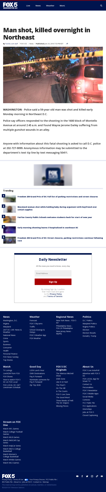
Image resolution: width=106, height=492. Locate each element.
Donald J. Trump (89, 336)
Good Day (35, 366)
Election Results (89, 333)
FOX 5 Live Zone (63, 394)
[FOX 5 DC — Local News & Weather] (11, 5)
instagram (92, 476)
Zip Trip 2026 (35, 385)
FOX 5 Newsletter (90, 390)
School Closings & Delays (37, 331)
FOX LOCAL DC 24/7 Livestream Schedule (11, 386)
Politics (87, 316)
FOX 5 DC (23, 44)
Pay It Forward (36, 376)
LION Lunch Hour (37, 370)
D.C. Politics (87, 320)
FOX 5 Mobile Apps (91, 393)
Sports (6, 341)
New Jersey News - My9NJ (64, 332)
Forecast (33, 320)
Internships (87, 409)
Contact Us (87, 384)
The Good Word (63, 397)
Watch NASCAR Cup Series (11, 441)
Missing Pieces (62, 406)
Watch (6, 366)
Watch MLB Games (11, 437)
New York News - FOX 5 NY (66, 321)
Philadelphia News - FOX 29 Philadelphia (64, 327)
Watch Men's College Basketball (12, 450)
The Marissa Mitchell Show (64, 374)
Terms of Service (54, 296)
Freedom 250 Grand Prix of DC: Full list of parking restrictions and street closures (58, 196)
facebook (82, 476)
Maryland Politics (90, 323)
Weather (35, 316)
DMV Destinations (37, 373)
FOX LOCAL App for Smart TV (91, 380)
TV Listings (7, 370)
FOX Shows (8, 376)
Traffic (32, 326)
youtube (77, 476)
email (102, 476)
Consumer (7, 347)
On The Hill (60, 388)
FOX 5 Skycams (36, 323)
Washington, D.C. (10, 320)
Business (7, 344)
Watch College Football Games (12, 433)
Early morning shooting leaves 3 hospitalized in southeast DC (48, 227)
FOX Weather (35, 338)
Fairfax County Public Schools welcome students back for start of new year (55, 217)
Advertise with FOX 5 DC (91, 374)
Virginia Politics (89, 326)
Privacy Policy (56, 294)
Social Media (88, 396)
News (31, 44)
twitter (87, 476)
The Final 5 (60, 385)
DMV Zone (60, 379)
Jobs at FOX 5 (88, 412)
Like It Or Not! (62, 382)
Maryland (7, 326)
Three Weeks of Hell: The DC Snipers (64, 401)
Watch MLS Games (11, 463)
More (62, 5)
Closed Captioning (90, 415)
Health (6, 350)
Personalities (88, 387)
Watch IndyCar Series (12, 445)
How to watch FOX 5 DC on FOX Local (11, 380)
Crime (5, 338)
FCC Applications (90, 406)
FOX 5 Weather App (38, 335)
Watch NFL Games (11, 428)
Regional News (64, 316)
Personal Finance (10, 354)
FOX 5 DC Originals (61, 368)
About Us (88, 366)
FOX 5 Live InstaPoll (91, 370)
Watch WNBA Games (12, 459)
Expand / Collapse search (101, 6)
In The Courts (61, 391)
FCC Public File (89, 403)
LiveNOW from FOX (11, 373)
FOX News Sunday (10, 357)
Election (86, 330)
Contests (86, 400)
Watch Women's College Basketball (10, 455)
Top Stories (8, 360)
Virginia (6, 323)
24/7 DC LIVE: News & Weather (12, 331)
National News (9, 335)
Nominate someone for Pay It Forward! (40, 380)
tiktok (97, 476)
